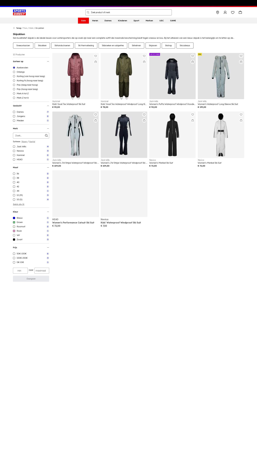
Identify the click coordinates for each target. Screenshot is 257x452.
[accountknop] (225, 12)
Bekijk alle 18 (18, 204)
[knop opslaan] (217, 12)
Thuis (25, 28)
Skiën (31, 28)
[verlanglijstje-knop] (232, 12)
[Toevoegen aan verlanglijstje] (96, 56)
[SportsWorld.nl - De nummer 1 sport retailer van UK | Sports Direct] (19, 12)
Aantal (32, 142)
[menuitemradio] (31, 67)
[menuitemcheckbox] (31, 112)
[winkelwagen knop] (240, 12)
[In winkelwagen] (96, 62)
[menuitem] (83, 21)
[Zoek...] (88, 12)
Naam (24, 142)
